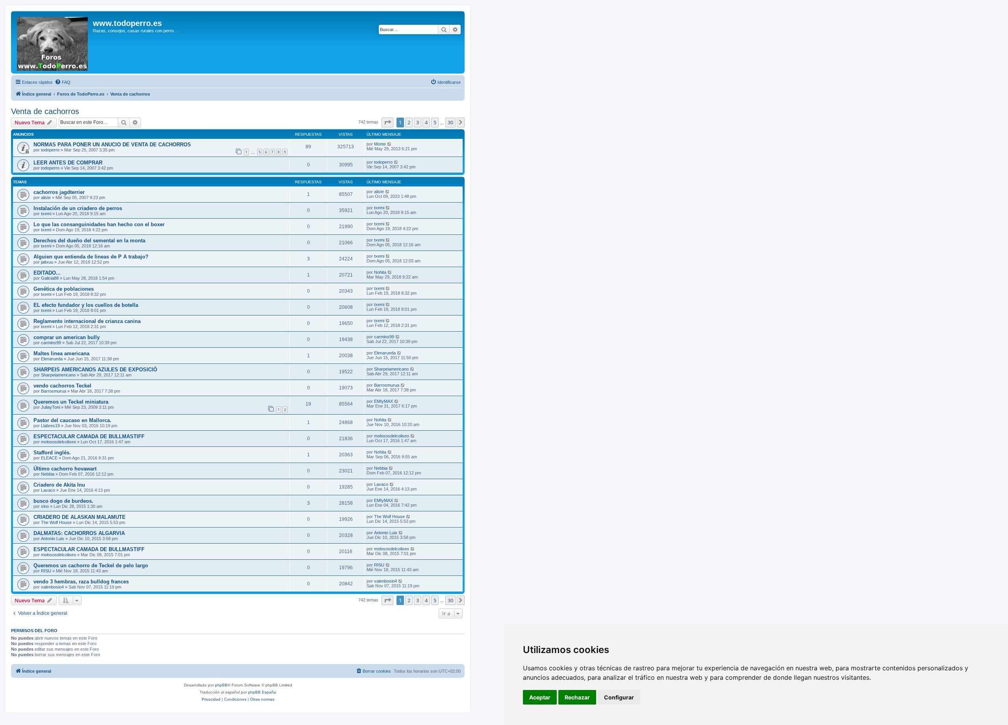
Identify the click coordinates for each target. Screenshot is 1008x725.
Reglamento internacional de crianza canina (87, 321)
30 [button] (450, 122)
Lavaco (48, 490)
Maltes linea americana (61, 353)
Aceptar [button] (539, 697)
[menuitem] (62, 82)
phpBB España (262, 692)
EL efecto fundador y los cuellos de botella (85, 305)
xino (45, 506)
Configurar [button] (619, 697)
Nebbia (47, 474)
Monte (380, 144)
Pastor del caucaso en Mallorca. (72, 420)
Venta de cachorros (45, 111)
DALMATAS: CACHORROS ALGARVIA (79, 533)
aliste (46, 197)
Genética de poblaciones (63, 289)
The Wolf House (56, 522)
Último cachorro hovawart (64, 469)
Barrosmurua (53, 391)
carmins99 (51, 342)
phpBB (221, 685)
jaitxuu (47, 262)
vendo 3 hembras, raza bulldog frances (81, 582)
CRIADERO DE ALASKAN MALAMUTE (79, 517)
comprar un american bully (66, 337)
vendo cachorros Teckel (62, 386)
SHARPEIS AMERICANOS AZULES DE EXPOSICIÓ (95, 370)
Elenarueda (52, 358)
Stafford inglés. (52, 453)
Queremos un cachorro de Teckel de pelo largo (90, 565)
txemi (46, 213)
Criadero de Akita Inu (59, 485)
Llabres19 (50, 425)
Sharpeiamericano (58, 375)
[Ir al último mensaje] (389, 144)
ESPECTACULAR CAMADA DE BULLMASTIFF (89, 436)
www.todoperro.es (127, 23)
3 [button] (417, 122)
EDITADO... (47, 273)
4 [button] (426, 122)
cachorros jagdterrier (59, 192)
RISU (46, 570)
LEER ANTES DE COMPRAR (67, 163)
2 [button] (409, 122)
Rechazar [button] (577, 697)
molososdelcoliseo (58, 441)
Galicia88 (50, 278)
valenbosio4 (52, 587)
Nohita (380, 272)
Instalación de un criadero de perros (77, 208)
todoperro (50, 150)
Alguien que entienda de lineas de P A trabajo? (90, 257)
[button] (387, 122)
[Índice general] (53, 42)
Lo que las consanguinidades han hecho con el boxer (99, 224)
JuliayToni (50, 407)
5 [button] (435, 122)
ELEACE (49, 458)
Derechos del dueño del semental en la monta (89, 241)
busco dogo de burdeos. (63, 501)
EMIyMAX (383, 401)
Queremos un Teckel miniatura (70, 402)
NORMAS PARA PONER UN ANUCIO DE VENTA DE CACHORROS (112, 145)
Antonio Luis (52, 538)
